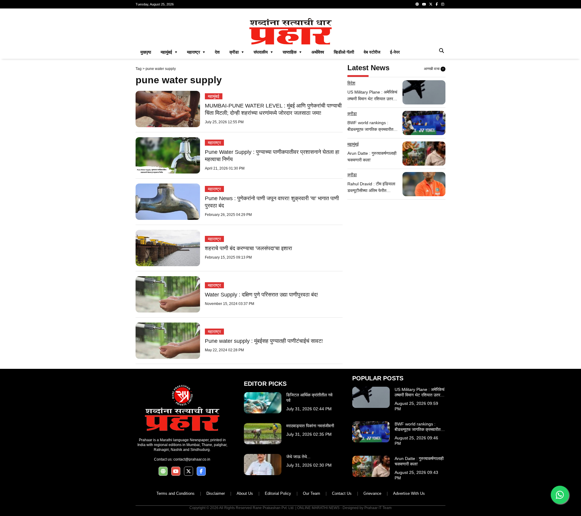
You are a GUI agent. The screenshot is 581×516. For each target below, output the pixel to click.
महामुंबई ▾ (169, 52)
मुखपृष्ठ (145, 52)
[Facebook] (437, 4)
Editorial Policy (278, 493)
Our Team (311, 493)
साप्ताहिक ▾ (292, 52)
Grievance (372, 493)
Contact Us (342, 493)
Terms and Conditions (175, 493)
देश (217, 52)
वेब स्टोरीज (372, 52)
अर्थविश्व (317, 52)
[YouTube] (424, 4)
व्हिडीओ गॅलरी (344, 52)
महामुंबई (213, 96)
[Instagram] (442, 4)
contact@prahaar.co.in (191, 459)
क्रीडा (352, 113)
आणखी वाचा (434, 69)
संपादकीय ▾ (263, 52)
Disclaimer (215, 493)
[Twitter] (430, 4)
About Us (245, 493)
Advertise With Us (409, 493)
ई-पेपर (395, 52)
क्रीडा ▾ (236, 52)
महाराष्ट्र (214, 142)
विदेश (351, 83)
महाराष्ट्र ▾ (196, 52)
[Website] (417, 4)
